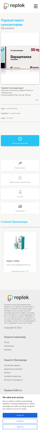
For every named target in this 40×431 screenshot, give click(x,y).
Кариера (7, 349)
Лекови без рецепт (12, 365)
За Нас (6, 342)
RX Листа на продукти (13, 380)
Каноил (7, 372)
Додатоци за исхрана (13, 369)
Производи (9, 346)
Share (37, 100)
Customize (20, 421)
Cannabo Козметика (12, 376)
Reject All (20, 427)
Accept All (20, 415)
